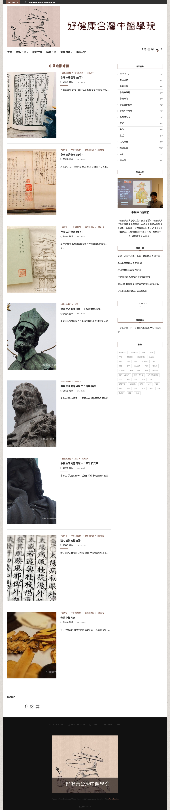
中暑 (143, 352)
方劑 (146, 366)
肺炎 (141, 154)
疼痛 (128, 380)
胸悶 (120, 389)
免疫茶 (151, 357)
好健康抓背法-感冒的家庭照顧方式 (42, 2)
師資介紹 (51, 52)
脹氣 (128, 389)
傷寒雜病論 (79, 73)
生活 (76, 304)
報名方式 (37, 52)
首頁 (9, 52)
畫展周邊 (65, 52)
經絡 (141, 384)
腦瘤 (135, 389)
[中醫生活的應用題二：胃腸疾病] (31, 413)
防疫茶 (121, 393)
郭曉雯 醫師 (68, 82)
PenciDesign (113, 799)
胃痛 (156, 384)
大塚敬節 (145, 361)
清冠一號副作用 (124, 375)
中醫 (120, 357)
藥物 (151, 389)
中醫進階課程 (65, 73)
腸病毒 (141, 160)
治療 (138, 371)
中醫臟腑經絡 (141, 105)
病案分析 (141, 141)
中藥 (151, 352)
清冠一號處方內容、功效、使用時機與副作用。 (140, 256)
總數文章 (90, 73)
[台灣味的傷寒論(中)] (31, 182)
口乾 (120, 361)
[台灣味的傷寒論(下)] (31, 105)
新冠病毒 (137, 366)
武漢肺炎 (122, 371)
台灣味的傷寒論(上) (71, 231)
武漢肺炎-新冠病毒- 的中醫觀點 (132, 291)
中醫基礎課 (141, 92)
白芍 (151, 380)
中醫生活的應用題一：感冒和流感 (79, 463)
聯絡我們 (81, 52)
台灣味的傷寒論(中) (71, 154)
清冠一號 (155, 371)
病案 (135, 380)
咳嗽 (128, 361)
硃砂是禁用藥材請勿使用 (129, 270)
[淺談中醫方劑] (31, 645)
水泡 (131, 371)
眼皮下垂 (122, 384)
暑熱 (141, 129)
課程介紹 (21, 52)
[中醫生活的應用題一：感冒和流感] (31, 491)
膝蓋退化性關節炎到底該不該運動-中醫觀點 (138, 284)
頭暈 (129, 393)
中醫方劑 (63, 150)
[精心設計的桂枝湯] (31, 568)
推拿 (128, 366)
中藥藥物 (141, 80)
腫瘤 (143, 389)
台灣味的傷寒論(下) (71, 77)
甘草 (120, 380)
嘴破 (135, 361)
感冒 (76, 459)
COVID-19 (141, 74)
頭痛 (137, 393)
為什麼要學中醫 (153, 375)
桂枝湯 (154, 366)
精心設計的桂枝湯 (70, 540)
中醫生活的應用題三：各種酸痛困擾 (80, 309)
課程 (158, 389)
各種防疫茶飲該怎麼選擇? (130, 263)
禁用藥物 (133, 384)
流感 (146, 371)
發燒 (143, 380)
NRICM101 (134, 352)
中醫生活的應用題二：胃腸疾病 (78, 386)
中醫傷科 (141, 86)
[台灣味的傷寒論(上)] (31, 259)
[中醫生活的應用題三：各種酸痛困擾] (31, 336)
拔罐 (120, 366)
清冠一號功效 (138, 375)
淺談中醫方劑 (68, 617)
